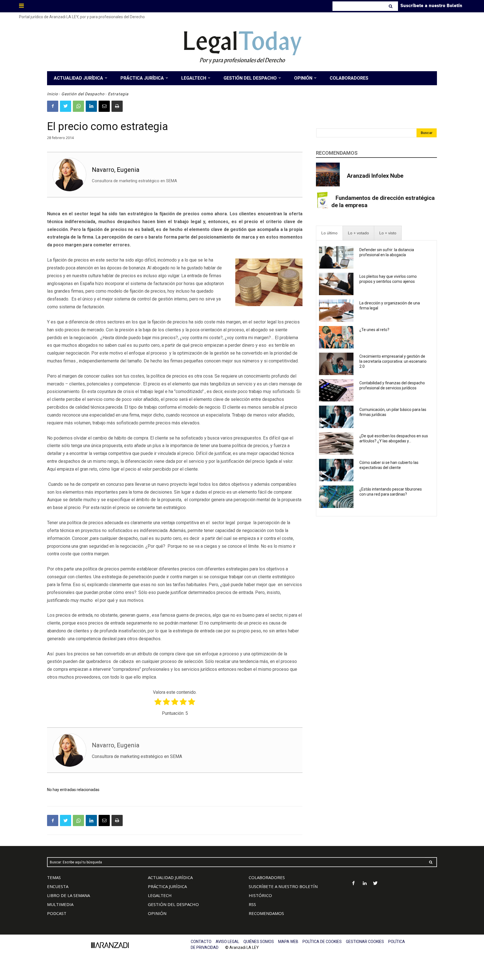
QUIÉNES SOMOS (258, 941)
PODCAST (56, 913)
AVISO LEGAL (227, 941)
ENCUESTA (57, 886)
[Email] (104, 106)
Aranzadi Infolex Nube (375, 175)
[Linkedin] (91, 106)
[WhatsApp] (78, 106)
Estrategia (118, 94)
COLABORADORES (267, 877)
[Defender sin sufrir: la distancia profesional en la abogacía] (336, 257)
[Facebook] (52, 106)
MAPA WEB (288, 941)
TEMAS (54, 877)
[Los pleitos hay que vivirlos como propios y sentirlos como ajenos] (336, 284)
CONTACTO (201, 941)
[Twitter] (65, 106)
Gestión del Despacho (82, 94)
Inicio (52, 94)
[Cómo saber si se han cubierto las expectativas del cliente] (336, 470)
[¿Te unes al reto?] (336, 337)
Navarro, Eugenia (115, 169)
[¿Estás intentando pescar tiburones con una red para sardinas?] (336, 497)
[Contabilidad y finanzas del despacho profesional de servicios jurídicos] (336, 390)
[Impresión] (117, 106)
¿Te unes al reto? (374, 329)
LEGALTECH (160, 895)
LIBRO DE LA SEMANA (68, 895)
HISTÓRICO (260, 895)
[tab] (329, 233)
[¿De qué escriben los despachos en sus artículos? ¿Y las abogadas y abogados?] (336, 443)
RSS (252, 904)
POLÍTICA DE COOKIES (322, 941)
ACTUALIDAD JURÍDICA (170, 877)
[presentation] (329, 233)
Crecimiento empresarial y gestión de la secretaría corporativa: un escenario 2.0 (393, 361)
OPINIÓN (157, 913)
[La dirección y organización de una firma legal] (336, 310)
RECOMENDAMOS (266, 913)
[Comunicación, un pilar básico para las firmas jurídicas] (336, 417)
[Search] (391, 6)
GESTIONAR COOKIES (365, 941)
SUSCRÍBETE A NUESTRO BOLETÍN (283, 886)
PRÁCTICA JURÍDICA (167, 886)
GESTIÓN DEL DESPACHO (173, 904)
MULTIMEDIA (60, 904)
